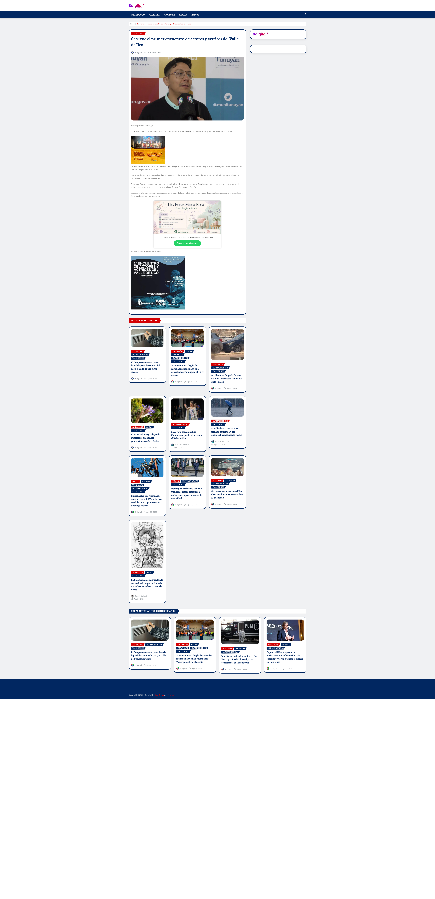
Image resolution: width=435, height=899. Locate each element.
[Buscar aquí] (305, 14)
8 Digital (138, 52)
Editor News (158, 695)
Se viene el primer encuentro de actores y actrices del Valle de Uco (164, 24)
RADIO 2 (195, 14)
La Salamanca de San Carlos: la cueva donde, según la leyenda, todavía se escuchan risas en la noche (147, 584)
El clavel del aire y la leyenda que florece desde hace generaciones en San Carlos (145, 438)
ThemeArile (173, 695)
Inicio (132, 24)
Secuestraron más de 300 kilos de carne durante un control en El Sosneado (227, 494)
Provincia (169, 14)
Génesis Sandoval (182, 445)
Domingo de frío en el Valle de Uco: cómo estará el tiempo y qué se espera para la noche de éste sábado (186, 493)
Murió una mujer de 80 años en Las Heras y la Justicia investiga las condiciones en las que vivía (239, 659)
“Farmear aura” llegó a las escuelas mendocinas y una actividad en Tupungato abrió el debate (187, 370)
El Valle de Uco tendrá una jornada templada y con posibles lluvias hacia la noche (226, 432)
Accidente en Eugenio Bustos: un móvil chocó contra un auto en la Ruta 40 (226, 378)
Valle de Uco (138, 14)
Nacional (154, 14)
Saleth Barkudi (141, 596)
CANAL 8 (183, 14)
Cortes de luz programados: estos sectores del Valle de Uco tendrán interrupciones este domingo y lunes (146, 500)
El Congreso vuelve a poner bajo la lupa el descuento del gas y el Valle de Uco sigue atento (145, 367)
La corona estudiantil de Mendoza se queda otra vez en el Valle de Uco (186, 435)
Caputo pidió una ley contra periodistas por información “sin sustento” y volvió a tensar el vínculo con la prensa (285, 657)
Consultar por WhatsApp (187, 243)
